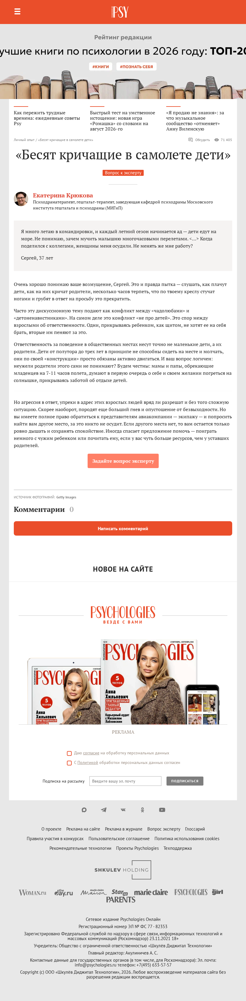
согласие (91, 753)
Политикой (87, 762)
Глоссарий (195, 829)
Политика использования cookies (186, 838)
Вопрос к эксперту (123, 173)
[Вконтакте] (123, 809)
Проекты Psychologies (137, 848)
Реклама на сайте (83, 829)
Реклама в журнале (123, 829)
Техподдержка (178, 848)
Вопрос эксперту (163, 829)
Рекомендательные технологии (80, 848)
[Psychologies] (121, 12)
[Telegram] (103, 809)
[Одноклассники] (142, 809)
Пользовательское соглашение (119, 838)
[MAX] (84, 809)
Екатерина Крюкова (63, 195)
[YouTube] (162, 809)
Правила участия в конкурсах (55, 838)
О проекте (51, 829)
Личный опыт (24, 139)
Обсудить (202, 139)
